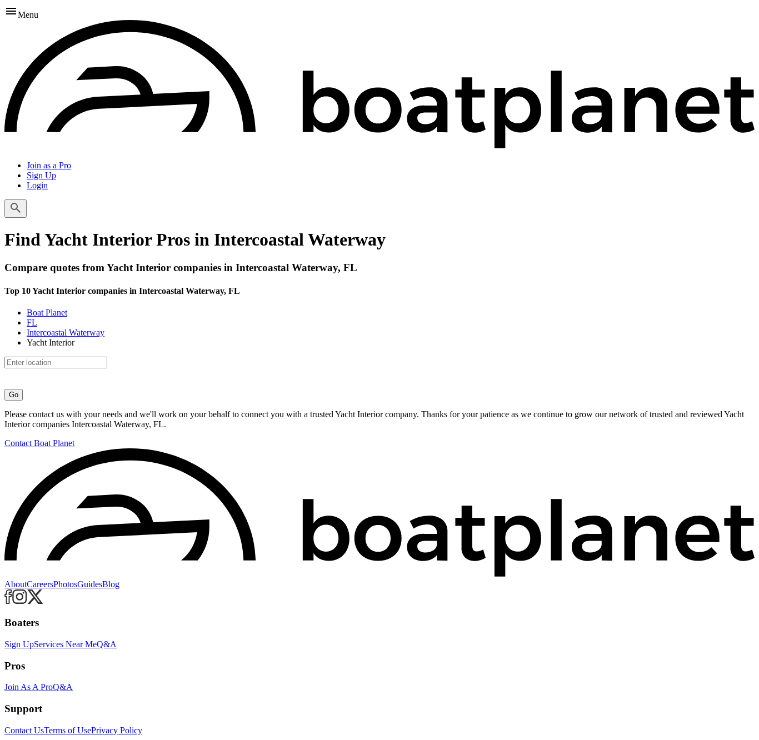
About (15, 584)
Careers (40, 584)
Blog (110, 584)
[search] (15, 208)
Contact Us (24, 730)
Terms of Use (67, 730)
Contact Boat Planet (39, 443)
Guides (89, 584)
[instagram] (19, 601)
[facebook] (8, 601)
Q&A (107, 644)
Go (13, 395)
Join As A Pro (28, 687)
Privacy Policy (116, 730)
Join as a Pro (49, 165)
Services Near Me (65, 644)
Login (37, 185)
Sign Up (41, 175)
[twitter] (35, 601)
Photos (65, 584)
